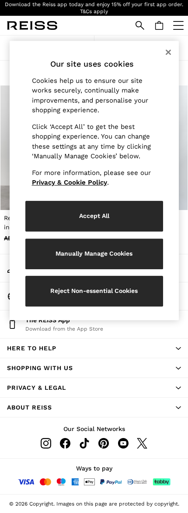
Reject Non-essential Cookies (94, 290)
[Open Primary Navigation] (178, 25)
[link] (140, 25)
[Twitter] (142, 443)
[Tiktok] (84, 443)
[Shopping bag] (159, 25)
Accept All (94, 215)
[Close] (168, 52)
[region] (94, 180)
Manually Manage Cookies (94, 253)
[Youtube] (122, 443)
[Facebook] (65, 443)
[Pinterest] (103, 443)
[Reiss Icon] (32, 25)
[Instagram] (46, 443)
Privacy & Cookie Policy (69, 182)
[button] (94, 348)
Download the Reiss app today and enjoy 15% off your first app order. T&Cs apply (94, 7)
